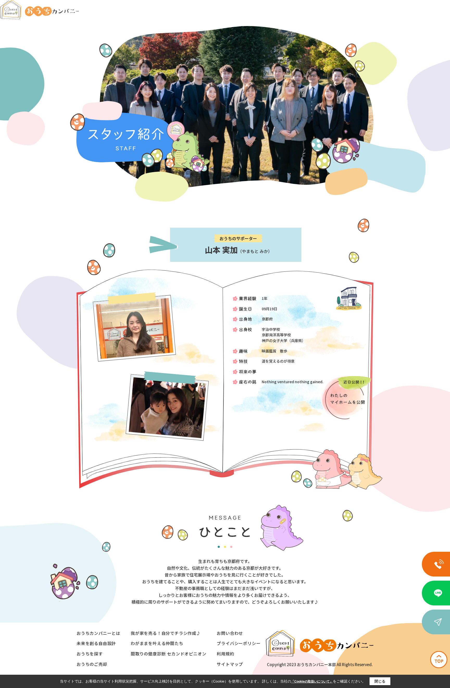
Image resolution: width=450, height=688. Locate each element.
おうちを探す (90, 653)
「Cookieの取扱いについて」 (312, 681)
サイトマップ (230, 664)
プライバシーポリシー (238, 643)
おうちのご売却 (92, 664)
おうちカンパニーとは (98, 633)
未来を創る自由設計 (96, 643)
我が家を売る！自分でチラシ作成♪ (166, 633)
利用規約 (225, 653)
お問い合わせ (230, 633)
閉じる (379, 681)
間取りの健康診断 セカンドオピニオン (168, 653)
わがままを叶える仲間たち (157, 643)
